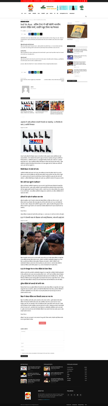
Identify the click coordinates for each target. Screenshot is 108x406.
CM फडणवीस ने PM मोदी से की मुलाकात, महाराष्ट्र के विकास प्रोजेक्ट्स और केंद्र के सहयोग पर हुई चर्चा (80, 71)
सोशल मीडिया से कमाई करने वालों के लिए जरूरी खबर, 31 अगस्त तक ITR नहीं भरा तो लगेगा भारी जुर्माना (42, 214)
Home (22, 19)
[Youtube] (84, 1)
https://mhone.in (33, 88)
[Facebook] (78, 1)
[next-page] (23, 117)
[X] (82, 1)
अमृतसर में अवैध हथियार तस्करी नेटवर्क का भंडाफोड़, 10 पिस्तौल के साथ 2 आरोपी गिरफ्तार (34, 368)
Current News (26, 19)
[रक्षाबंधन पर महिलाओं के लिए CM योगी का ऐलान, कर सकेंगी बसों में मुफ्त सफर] (47, 374)
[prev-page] (21, 117)
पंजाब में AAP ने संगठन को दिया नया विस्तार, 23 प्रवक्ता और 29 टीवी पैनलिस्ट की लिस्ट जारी (34, 374)
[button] (85, 16)
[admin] (21, 30)
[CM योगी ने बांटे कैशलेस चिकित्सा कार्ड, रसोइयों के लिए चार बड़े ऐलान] (47, 368)
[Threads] (86, 1)
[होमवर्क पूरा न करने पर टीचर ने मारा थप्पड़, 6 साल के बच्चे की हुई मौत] (70, 57)
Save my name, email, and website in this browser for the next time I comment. (38, 353)
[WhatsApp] (38, 34)
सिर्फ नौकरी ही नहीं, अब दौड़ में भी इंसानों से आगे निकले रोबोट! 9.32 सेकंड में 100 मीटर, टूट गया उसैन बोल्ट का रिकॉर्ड (80, 50)
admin (24, 30)
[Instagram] (80, 1)
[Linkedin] (35, 34)
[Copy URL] (41, 34)
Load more (77, 76)
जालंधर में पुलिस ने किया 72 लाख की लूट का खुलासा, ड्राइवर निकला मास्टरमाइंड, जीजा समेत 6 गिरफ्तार (34, 380)
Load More (42, 323)
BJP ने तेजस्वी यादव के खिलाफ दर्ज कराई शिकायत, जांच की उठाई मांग (42, 217)
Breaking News (23, 109)
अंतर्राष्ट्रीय (27, 21)
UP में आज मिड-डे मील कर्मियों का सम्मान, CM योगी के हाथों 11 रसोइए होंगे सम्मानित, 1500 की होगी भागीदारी (57, 380)
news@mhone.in (46, 399)
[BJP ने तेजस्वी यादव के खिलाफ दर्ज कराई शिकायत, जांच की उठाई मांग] (42, 105)
